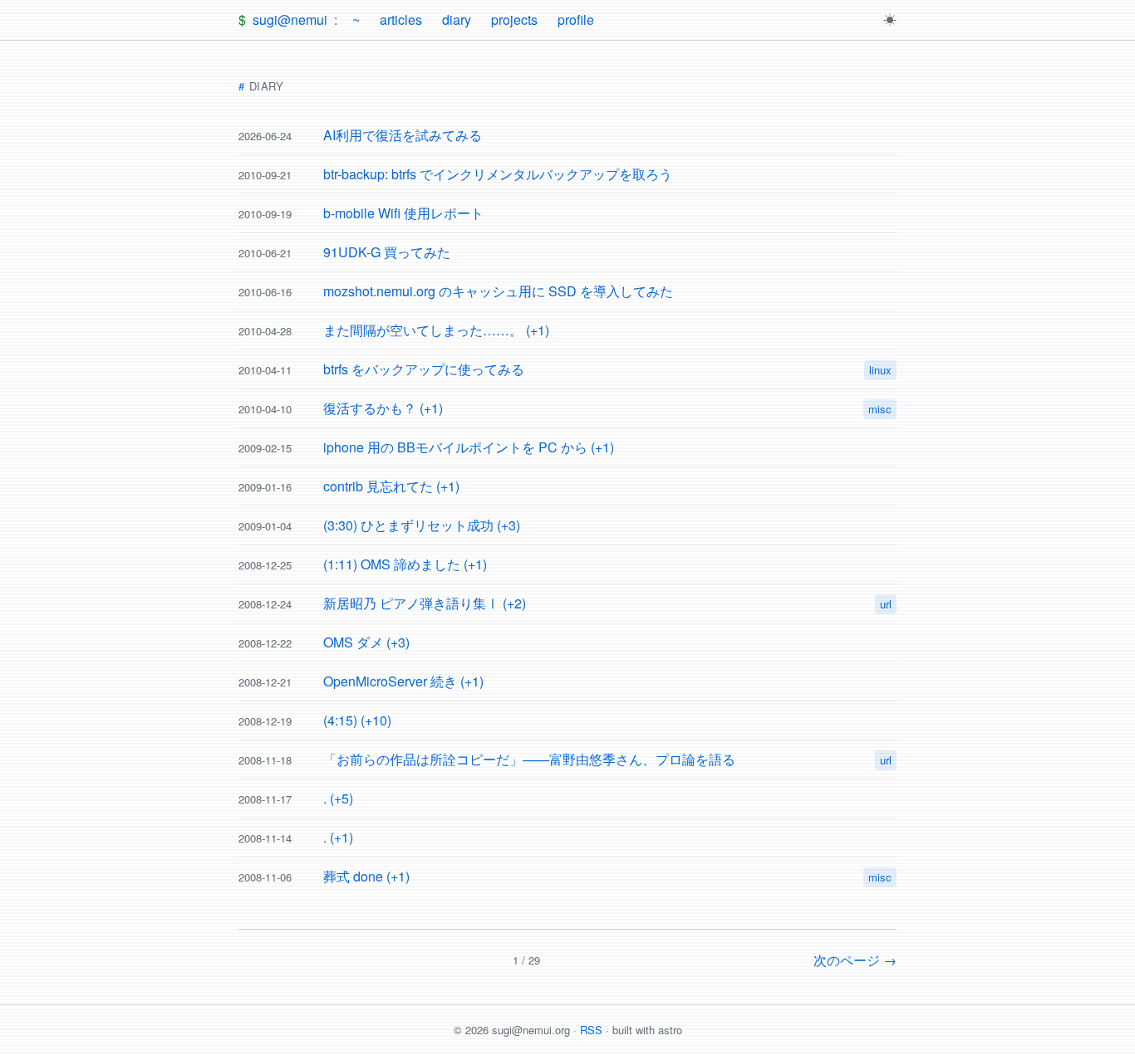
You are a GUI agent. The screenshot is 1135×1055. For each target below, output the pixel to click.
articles (401, 19)
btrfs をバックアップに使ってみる (423, 369)
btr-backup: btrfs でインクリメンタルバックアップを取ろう (497, 173)
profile (576, 19)
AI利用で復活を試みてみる (402, 134)
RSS (591, 1030)
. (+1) (338, 837)
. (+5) (338, 798)
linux (880, 370)
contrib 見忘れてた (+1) (391, 486)
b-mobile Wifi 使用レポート (403, 212)
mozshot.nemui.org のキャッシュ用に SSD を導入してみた (498, 290)
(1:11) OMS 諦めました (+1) (405, 564)
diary (456, 19)
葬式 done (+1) (366, 876)
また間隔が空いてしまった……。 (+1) (436, 329)
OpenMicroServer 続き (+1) (403, 681)
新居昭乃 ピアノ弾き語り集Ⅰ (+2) (424, 603)
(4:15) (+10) (357, 720)
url (886, 604)
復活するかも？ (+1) (383, 408)
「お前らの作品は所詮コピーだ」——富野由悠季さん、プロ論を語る (529, 759)
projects (514, 19)
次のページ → (855, 960)
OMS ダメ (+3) (366, 642)
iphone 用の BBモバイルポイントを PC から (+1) (468, 447)
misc (880, 409)
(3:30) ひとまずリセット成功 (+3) (421, 525)
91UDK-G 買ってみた (386, 251)
